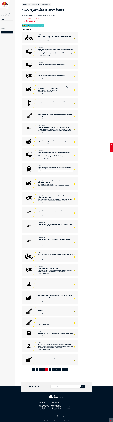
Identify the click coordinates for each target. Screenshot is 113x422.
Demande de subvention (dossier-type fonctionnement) (51, 75)
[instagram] (54, 416)
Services (29, 4)
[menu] (111, 144)
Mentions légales (64, 420)
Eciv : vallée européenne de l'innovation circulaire (50, 282)
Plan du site (70, 420)
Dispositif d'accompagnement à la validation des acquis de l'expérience (55, 127)
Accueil (24, 4)
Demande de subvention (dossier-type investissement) (51, 64)
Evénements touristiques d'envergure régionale (49, 358)
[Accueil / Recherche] (111, 147)
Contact (68, 408)
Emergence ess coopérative (44, 321)
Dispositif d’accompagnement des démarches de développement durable (56, 141)
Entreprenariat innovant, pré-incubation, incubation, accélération (54, 344)
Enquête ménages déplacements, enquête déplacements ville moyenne (55, 333)
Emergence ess (41, 310)
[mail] (111, 150)
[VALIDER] (83, 386)
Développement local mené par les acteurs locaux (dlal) (51, 102)
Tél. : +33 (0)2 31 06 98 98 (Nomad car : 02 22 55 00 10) (43, 411)
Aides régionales (35, 4)
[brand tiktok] (57, 416)
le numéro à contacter (27, 22)
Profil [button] (3, 19)
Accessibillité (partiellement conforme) (47, 420)
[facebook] (49, 416)
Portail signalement (57, 420)
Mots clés (3, 27)
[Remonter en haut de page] (56, 396)
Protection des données (71, 406)
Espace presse (69, 404)
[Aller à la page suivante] (66, 369)
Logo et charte (69, 402)
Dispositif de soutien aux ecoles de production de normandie (53, 211)
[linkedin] (63, 416)
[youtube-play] (60, 416)
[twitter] (52, 416)
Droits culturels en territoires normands (48, 268)
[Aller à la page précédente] (33, 369)
